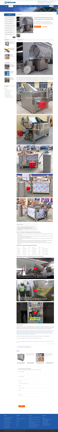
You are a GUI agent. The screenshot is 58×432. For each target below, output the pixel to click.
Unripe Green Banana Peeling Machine (35, 331)
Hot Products (19, 14)
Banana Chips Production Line (47, 14)
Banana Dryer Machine (8, 23)
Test (17, 426)
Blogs (35, 6)
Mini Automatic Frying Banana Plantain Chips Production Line (30, 363)
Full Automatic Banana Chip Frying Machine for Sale (24, 346)
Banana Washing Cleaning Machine (46, 330)
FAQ (17, 422)
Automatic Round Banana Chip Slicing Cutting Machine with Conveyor (49, 363)
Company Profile (20, 229)
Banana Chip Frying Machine (35, 341)
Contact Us (30, 6)
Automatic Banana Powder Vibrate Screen (34, 424)
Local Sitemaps (20, 430)
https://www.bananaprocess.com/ (42, 3)
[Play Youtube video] (35, 268)
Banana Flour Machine (8, 27)
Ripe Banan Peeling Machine (45, 331)
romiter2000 (8, 94)
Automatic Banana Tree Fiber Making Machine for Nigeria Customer (12, 79)
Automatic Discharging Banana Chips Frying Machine (25, 341)
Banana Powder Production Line (21, 334)
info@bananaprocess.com (50, 2)
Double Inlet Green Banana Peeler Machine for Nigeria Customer (12, 66)
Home (6, 6)
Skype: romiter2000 (48, 3)
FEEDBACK (45, 26)
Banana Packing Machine (31, 334)
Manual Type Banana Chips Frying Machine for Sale (24, 347)
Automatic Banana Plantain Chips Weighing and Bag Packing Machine (40, 363)
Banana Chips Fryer (41, 341)
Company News (7, 62)
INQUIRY (38, 26)
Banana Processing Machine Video (21, 418)
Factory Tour (18, 421)
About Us (20, 6)
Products (10, 6)
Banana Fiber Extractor (8, 34)
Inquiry (17, 423)
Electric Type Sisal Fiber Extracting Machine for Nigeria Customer (12, 73)
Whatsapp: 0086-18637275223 (8, 95)
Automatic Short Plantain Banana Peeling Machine (21, 363)
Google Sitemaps (16, 430)
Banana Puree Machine (9, 30)
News (25, 6)
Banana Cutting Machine (9, 21)
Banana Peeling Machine (9, 19)
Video (15, 6)
